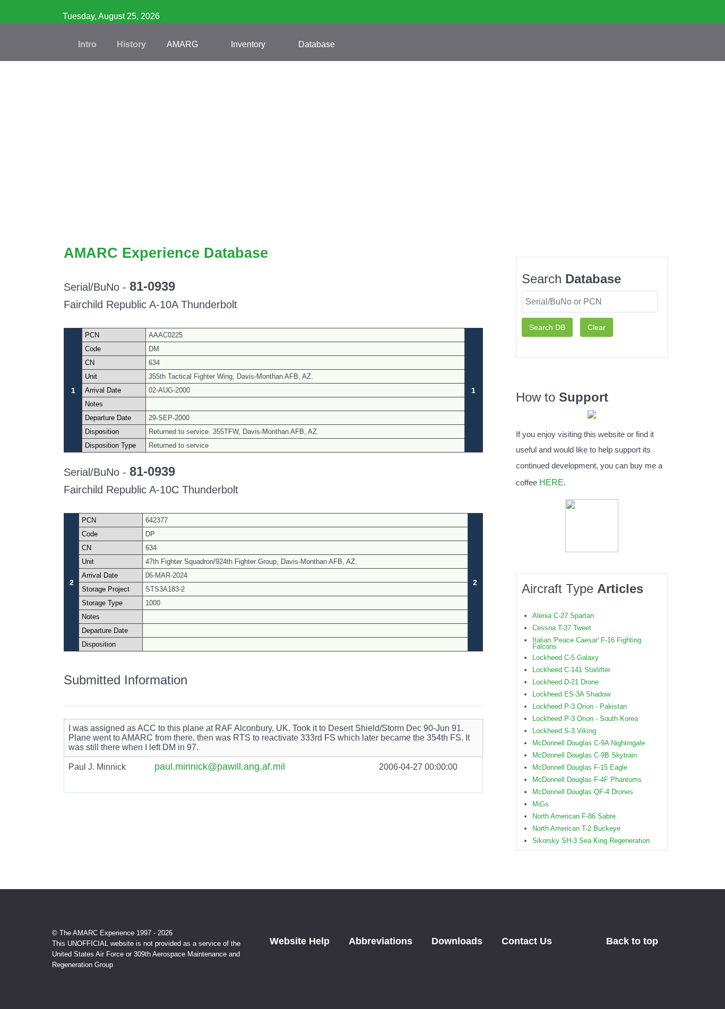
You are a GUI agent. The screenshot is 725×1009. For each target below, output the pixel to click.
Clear (597, 327)
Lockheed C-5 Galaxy (565, 658)
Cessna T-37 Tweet (561, 628)
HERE (551, 482)
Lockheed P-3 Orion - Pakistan (579, 706)
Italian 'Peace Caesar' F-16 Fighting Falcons (586, 643)
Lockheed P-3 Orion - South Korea (585, 719)
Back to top (633, 941)
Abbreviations (380, 941)
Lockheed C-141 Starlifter (571, 670)
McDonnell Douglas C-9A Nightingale (588, 743)
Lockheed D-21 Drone (565, 682)
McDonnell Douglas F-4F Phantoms (587, 780)
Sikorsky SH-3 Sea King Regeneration (591, 841)
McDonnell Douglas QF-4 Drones (582, 792)
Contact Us (527, 941)
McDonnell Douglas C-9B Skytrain (584, 755)
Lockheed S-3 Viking (564, 731)
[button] (362, 228)
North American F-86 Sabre (574, 816)
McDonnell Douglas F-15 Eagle (579, 767)
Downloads (456, 941)
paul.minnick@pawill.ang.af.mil (219, 766)
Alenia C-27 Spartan (563, 616)
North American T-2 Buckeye (576, 828)
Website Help (300, 941)
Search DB (547, 327)
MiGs (540, 804)
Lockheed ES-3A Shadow (571, 694)
